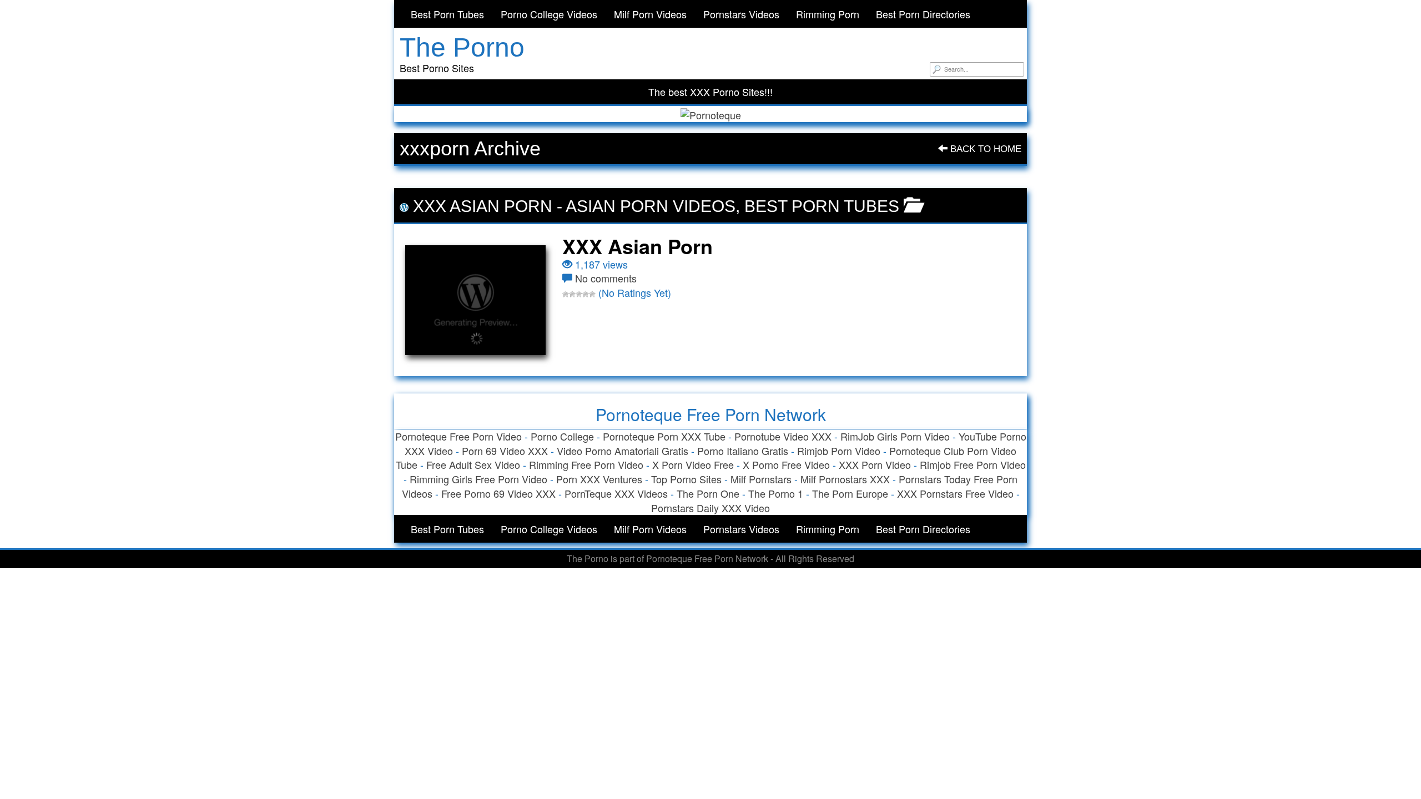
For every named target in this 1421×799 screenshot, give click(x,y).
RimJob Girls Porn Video (895, 436)
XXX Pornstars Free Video (955, 493)
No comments (606, 278)
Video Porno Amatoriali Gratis (622, 450)
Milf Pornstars (761, 479)
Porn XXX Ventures (599, 479)
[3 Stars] (579, 294)
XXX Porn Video (875, 464)
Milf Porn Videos (650, 14)
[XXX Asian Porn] (475, 300)
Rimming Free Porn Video (586, 464)
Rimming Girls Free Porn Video (478, 479)
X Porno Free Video (786, 464)
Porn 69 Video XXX (505, 450)
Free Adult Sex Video (473, 464)
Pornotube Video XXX (783, 436)
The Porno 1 (775, 493)
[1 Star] (565, 294)
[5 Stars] (592, 294)
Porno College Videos (549, 14)
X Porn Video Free (693, 464)
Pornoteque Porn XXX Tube (664, 436)
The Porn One (708, 493)
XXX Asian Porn (482, 206)
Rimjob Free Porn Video (973, 464)
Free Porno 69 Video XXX (498, 493)
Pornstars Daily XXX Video (710, 507)
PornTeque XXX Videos (616, 493)
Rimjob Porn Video (838, 450)
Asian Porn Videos (650, 206)
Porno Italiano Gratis (742, 450)
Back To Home (984, 149)
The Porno (462, 47)
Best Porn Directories (923, 14)
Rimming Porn (827, 14)
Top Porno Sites (686, 479)
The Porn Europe (850, 493)
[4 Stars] (585, 294)
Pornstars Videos (741, 14)
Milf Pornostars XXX (845, 479)
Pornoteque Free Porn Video (458, 436)
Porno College (562, 436)
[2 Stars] (572, 294)
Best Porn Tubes (447, 14)
